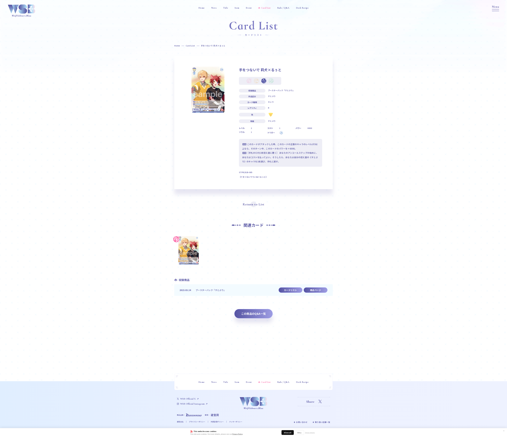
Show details (310, 432)
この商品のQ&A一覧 (253, 314)
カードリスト (290, 290)
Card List (190, 45)
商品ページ (315, 290)
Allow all (287, 432)
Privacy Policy (237, 434)
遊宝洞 (215, 414)
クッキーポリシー (235, 422)
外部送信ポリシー (217, 422)
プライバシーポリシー (197, 422)
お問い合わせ (301, 422)
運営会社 (180, 422)
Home (177, 45)
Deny (299, 432)
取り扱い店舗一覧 (322, 422)
